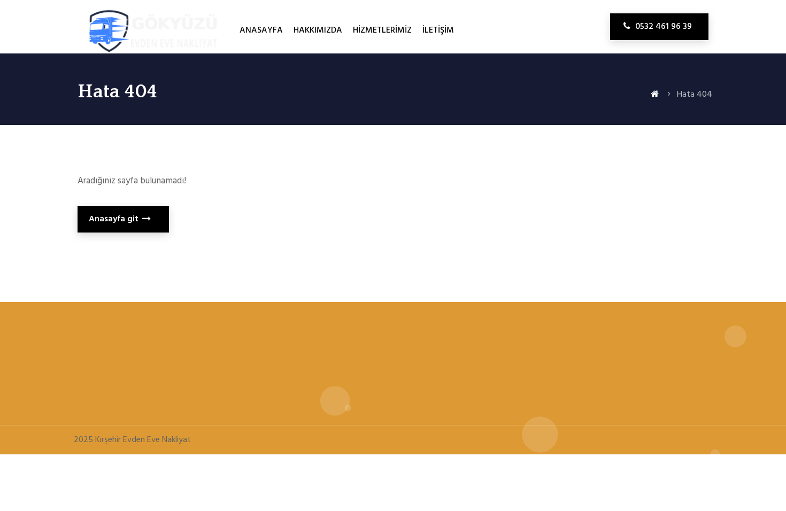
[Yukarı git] (767, 465)
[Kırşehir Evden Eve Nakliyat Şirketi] (150, 54)
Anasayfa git (115, 219)
